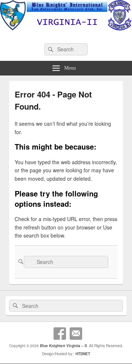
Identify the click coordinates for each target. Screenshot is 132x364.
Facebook (60, 333)
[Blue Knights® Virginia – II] (66, 28)
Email (76, 333)
